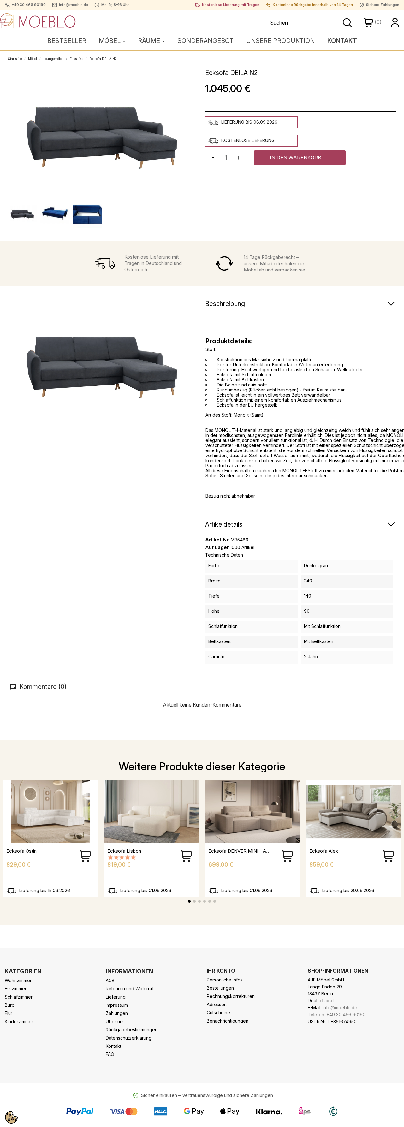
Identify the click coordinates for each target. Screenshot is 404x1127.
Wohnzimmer (18, 980)
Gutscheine (218, 1012)
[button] (300, 157)
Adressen (217, 1004)
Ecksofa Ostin (21, 851)
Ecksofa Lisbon (124, 851)
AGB (110, 980)
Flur (8, 1013)
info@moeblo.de (73, 5)
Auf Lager (217, 547)
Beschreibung (225, 303)
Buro (10, 1005)
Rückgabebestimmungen (131, 1029)
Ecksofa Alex (323, 851)
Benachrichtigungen (227, 1020)
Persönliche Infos (225, 979)
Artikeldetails (223, 524)
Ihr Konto (221, 971)
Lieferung (116, 996)
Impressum (117, 1005)
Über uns (115, 1021)
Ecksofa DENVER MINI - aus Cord (245, 851)
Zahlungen (117, 1013)
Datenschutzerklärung (129, 1038)
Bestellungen (220, 988)
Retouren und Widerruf (130, 988)
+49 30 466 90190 (29, 5)
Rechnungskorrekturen (231, 996)
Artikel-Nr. (217, 539)
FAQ (110, 1054)
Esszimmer (16, 988)
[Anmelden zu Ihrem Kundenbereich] (395, 22)
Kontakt (113, 1046)
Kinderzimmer (19, 1021)
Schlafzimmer (19, 996)
